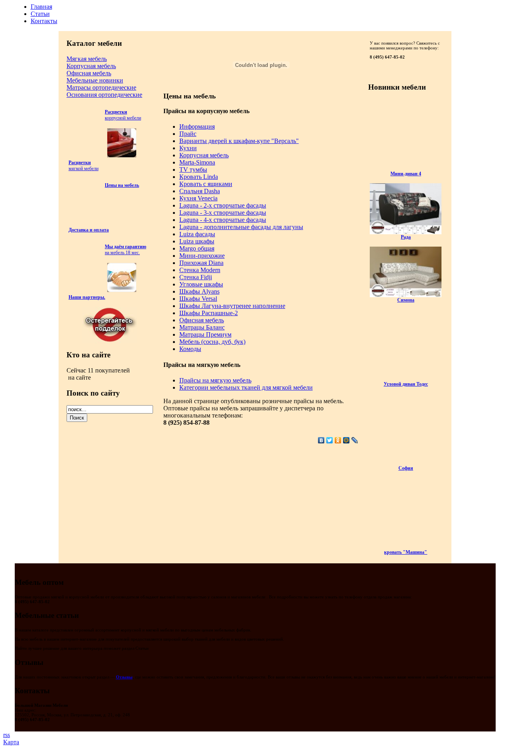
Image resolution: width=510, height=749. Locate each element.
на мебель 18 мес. (125, 249)
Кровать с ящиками (205, 183)
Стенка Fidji (195, 277)
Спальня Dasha (199, 191)
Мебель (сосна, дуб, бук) (212, 341)
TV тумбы (193, 169)
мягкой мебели (83, 165)
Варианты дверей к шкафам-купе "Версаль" (239, 140)
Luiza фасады (197, 234)
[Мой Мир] (346, 440)
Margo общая (196, 248)
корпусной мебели (123, 115)
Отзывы (124, 676)
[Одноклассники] (338, 440)
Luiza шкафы (196, 241)
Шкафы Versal (198, 298)
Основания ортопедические (104, 94)
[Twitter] (330, 440)
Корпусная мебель (91, 66)
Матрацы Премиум (205, 334)
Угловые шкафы (201, 284)
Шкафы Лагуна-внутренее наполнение (232, 305)
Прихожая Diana (201, 262)
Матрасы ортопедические (101, 87)
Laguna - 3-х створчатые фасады (222, 212)
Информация (197, 126)
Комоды (190, 348)
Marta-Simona (197, 162)
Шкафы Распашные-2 (208, 313)
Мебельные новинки (95, 80)
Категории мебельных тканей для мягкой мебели (246, 387)
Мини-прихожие (202, 255)
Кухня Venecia (198, 198)
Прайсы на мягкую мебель (215, 380)
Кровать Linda (198, 176)
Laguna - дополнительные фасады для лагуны (241, 227)
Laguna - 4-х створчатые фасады (222, 219)
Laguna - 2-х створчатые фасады (222, 205)
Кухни (188, 148)
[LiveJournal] (355, 440)
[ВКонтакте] (321, 440)
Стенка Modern (199, 270)
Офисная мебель (89, 73)
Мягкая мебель (87, 58)
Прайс (187, 133)
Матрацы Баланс (202, 327)
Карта (11, 742)
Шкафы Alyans (199, 291)
